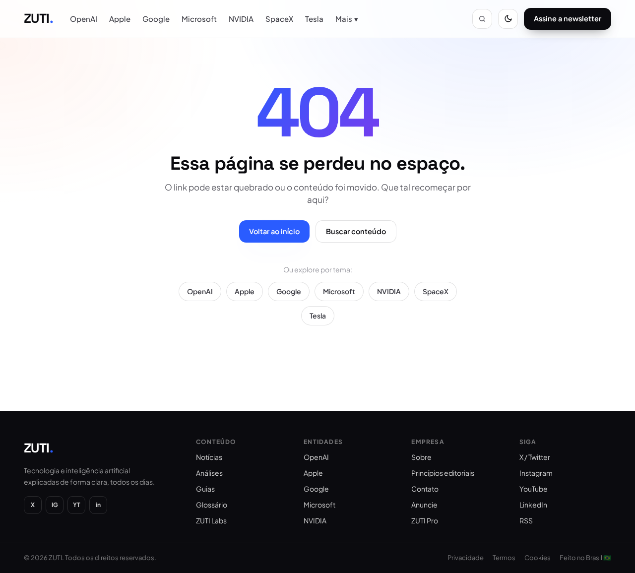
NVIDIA (241, 18)
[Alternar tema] (508, 19)
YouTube (533, 488)
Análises (209, 472)
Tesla (314, 18)
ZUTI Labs (211, 520)
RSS (526, 520)
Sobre (421, 456)
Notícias (209, 456)
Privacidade (465, 558)
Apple (119, 18)
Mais (346, 18)
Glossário (211, 504)
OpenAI (83, 18)
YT (76, 505)
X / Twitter (534, 456)
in (98, 505)
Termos (504, 558)
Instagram (536, 472)
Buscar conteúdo (356, 231)
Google (156, 18)
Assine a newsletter (567, 18)
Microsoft (199, 18)
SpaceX (279, 18)
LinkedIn (533, 504)
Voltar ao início (274, 231)
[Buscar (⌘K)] (482, 19)
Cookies (537, 558)
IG (55, 505)
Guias (205, 488)
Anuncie (424, 504)
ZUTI (38, 18)
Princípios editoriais (442, 472)
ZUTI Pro (424, 520)
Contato (425, 488)
